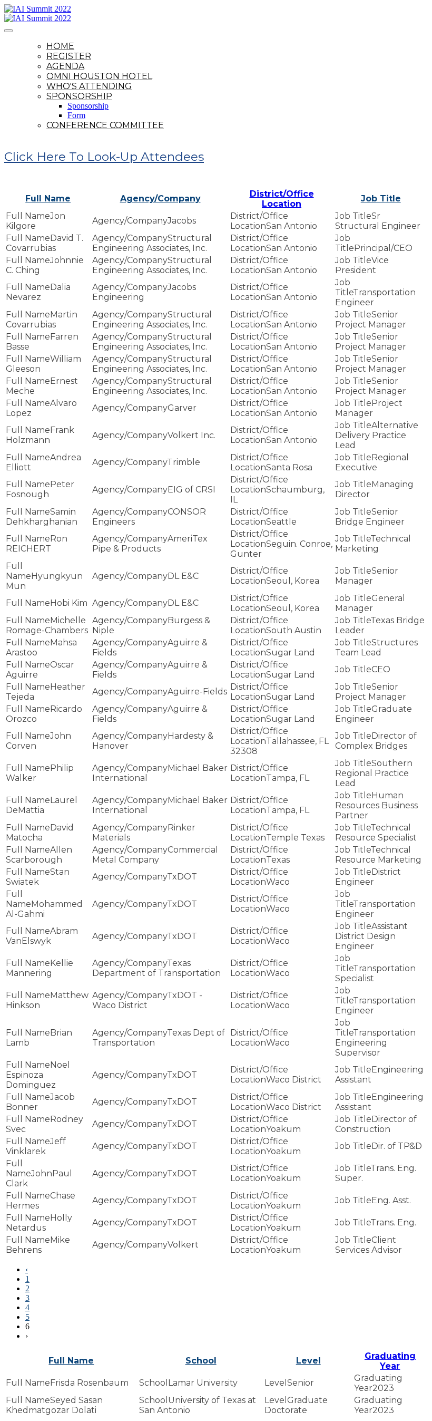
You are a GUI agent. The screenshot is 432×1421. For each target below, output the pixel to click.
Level (308, 1361)
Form (76, 115)
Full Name (48, 199)
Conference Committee (105, 125)
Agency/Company (160, 199)
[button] (104, 156)
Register (68, 56)
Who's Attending (89, 86)
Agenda (65, 66)
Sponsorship (79, 96)
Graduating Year (390, 1361)
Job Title (381, 199)
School (201, 1361)
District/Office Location (282, 199)
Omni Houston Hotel (99, 76)
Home (60, 46)
